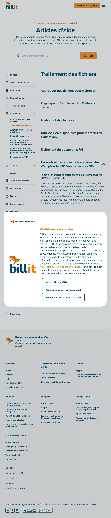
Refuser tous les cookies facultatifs (63, 297)
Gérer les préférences (56, 282)
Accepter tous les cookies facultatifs (64, 290)
